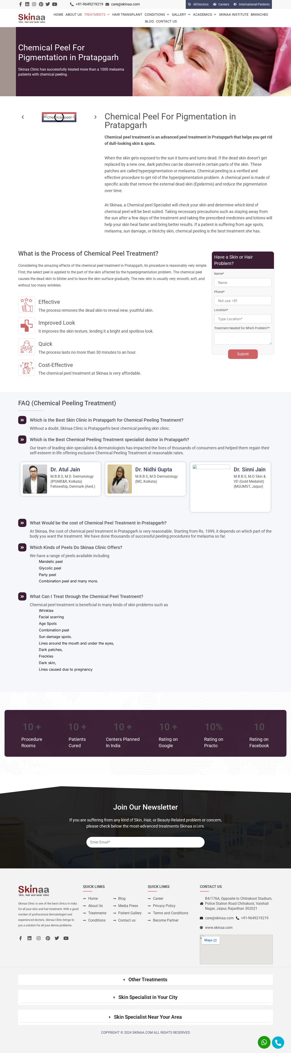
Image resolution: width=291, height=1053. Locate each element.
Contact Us (166, 21)
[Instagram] (34, 4)
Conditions (155, 14)
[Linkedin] (27, 4)
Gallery (179, 14)
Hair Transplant (127, 14)
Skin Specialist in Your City (148, 997)
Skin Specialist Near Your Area (148, 1017)
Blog (149, 21)
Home (58, 14)
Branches (259, 14)
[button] (22, 117)
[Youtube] (54, 4)
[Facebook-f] (20, 4)
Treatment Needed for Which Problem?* (242, 328)
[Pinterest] (41, 4)
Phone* (219, 292)
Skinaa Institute (233, 14)
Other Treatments (147, 979)
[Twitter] (47, 4)
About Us (73, 14)
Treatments (94, 14)
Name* (219, 273)
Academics (202, 14)
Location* (221, 310)
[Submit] (197, 825)
